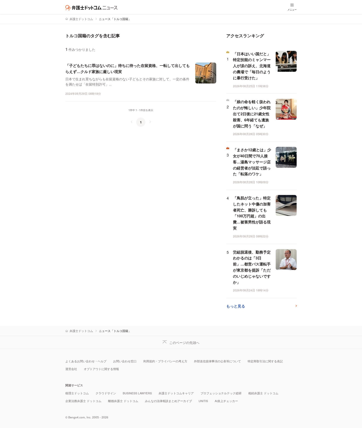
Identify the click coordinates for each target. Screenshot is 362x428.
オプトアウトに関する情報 (101, 369)
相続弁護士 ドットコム (263, 393)
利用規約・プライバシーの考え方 (165, 361)
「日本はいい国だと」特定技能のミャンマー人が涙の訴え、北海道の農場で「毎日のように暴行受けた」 (252, 66)
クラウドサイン (106, 393)
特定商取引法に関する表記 (265, 361)
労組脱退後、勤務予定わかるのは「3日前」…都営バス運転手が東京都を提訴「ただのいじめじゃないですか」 (252, 267)
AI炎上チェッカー (226, 401)
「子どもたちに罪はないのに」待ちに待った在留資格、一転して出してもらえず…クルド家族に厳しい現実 (127, 68)
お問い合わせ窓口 (125, 361)
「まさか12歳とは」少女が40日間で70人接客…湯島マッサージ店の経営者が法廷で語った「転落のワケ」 (252, 162)
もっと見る (235, 306)
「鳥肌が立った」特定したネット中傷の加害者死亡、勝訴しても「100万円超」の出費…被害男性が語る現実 (252, 213)
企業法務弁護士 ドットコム (83, 401)
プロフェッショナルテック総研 (221, 393)
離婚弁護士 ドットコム (123, 401)
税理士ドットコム (77, 393)
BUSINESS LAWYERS (137, 393)
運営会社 (71, 369)
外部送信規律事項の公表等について (217, 361)
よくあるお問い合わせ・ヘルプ (85, 361)
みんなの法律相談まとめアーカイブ (168, 401)
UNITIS (203, 401)
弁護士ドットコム (81, 19)
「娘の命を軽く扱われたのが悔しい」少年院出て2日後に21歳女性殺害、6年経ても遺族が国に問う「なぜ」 (252, 113)
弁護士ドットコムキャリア (176, 393)
